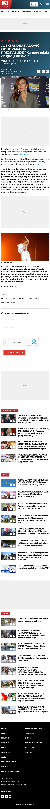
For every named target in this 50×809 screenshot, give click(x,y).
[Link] (43, 71)
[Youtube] (10, 796)
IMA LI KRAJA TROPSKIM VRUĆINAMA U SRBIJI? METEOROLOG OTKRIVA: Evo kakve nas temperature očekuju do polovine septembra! (33, 671)
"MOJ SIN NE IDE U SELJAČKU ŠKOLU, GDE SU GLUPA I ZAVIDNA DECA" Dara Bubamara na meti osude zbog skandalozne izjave (32, 445)
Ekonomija (5, 743)
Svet (46, 11)
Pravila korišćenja (33, 728)
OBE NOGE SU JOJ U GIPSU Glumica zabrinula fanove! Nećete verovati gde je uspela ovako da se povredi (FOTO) (33, 419)
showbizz (5, 303)
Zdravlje (5, 738)
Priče (3, 757)
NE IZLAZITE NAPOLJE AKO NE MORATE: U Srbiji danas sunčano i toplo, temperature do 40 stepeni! (32, 709)
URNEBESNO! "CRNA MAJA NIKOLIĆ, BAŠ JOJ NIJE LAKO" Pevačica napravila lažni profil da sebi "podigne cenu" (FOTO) (33, 432)
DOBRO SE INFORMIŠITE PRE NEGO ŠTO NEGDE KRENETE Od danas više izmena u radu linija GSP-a (32, 482)
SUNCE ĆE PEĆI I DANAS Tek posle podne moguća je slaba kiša (32, 620)
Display (37, 11)
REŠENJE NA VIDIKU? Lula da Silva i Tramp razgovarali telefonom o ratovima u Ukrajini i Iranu (32, 506)
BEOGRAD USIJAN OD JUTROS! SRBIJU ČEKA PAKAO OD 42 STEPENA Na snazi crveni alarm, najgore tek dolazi (31, 697)
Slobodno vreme (8, 762)
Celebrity (26, 11)
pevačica (22, 298)
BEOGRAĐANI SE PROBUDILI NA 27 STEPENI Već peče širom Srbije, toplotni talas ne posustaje (32, 646)
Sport (4, 747)
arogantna (33, 298)
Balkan (15, 11)
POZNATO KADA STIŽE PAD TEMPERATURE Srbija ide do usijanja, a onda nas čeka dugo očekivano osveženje (31, 634)
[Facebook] (11, 421)
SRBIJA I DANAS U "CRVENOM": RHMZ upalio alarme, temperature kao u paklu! (32, 658)
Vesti (5, 475)
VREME (5, 613)
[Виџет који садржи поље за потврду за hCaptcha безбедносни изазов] (21, 342)
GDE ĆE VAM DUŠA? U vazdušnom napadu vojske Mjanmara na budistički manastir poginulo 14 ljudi (32, 519)
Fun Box (4, 766)
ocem (37, 164)
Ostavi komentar (14, 352)
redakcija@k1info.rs (12, 781)
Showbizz (5, 41)
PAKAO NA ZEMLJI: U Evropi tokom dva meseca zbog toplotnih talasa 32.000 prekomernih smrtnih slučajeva (32, 556)
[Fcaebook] (38, 71)
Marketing (29, 747)
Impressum (30, 733)
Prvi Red (5, 11)
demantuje (25, 154)
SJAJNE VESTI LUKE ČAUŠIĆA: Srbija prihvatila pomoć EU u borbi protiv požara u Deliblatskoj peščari (32, 531)
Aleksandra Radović (19, 149)
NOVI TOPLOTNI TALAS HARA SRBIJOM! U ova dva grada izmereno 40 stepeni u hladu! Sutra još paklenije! (30, 684)
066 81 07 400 (9, 778)
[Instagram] (6, 796)
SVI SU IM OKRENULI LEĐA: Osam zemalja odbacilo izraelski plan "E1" (32, 567)
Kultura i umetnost (10, 771)
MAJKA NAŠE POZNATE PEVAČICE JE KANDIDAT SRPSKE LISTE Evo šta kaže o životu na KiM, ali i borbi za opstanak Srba (32, 458)
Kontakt (29, 752)
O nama (28, 738)
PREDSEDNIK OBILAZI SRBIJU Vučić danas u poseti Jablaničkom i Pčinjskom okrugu (32, 494)
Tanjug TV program (33, 743)
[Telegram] (47, 71)
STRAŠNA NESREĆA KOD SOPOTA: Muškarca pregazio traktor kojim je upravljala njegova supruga (32, 543)
